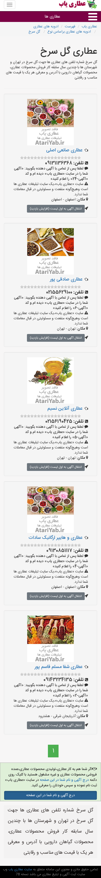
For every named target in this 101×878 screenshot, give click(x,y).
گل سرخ (34, 32)
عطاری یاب (89, 27)
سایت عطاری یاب (19, 869)
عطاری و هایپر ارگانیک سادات (55, 538)
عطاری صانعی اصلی (64, 150)
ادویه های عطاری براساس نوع (69, 32)
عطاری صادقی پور (66, 279)
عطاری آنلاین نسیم (64, 409)
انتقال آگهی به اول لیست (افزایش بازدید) (56, 208)
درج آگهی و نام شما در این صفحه (64, 780)
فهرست (70, 27)
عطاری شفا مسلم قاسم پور (58, 667)
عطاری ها (52, 16)
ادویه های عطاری (46, 27)
